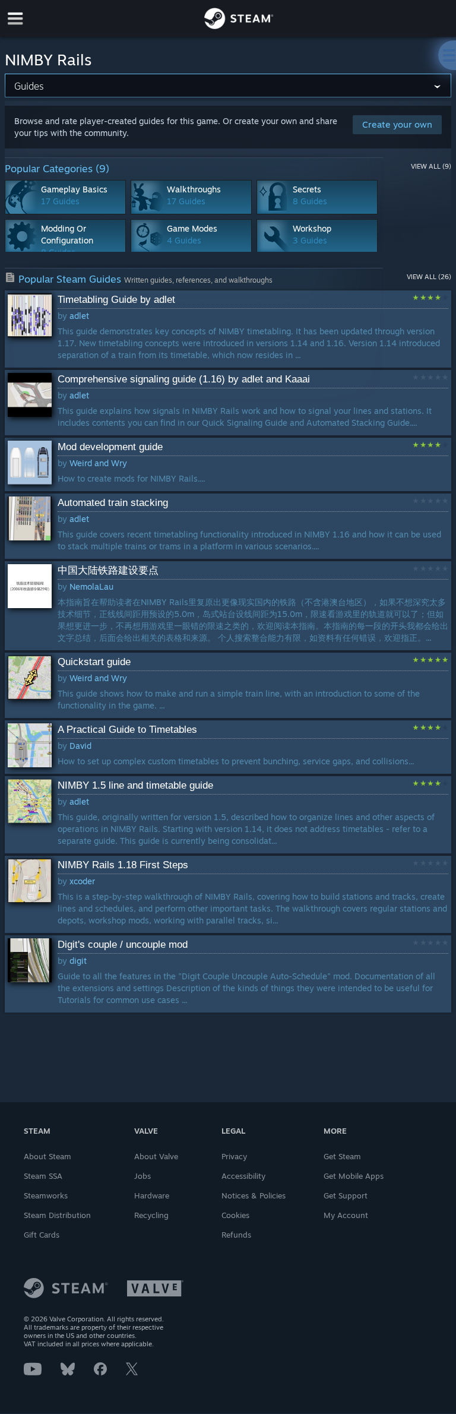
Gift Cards (41, 1234)
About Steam (47, 1156)
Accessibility (243, 1176)
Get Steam (342, 1156)
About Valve (156, 1156)
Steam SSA (43, 1176)
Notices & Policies (253, 1195)
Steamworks (46, 1195)
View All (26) (429, 277)
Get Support (346, 1195)
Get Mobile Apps (354, 1176)
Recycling (151, 1215)
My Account (346, 1215)
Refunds (236, 1234)
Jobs (142, 1176)
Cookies (235, 1215)
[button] (228, 329)
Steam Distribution (57, 1215)
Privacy (234, 1156)
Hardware (151, 1195)
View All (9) (431, 166)
